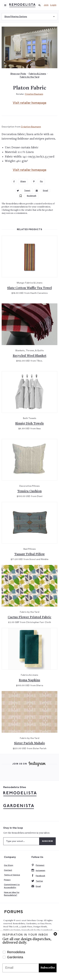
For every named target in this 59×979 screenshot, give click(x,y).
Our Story (8, 865)
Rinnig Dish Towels (29, 423)
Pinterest (40, 865)
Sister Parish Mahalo (29, 743)
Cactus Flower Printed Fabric (29, 617)
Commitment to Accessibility (12, 886)
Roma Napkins (29, 680)
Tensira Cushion (29, 491)
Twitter (39, 881)
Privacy (7, 880)
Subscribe (47, 968)
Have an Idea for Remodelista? (11, 893)
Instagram (40, 870)
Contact (8, 870)
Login (53, 5)
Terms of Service (12, 875)
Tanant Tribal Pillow (29, 554)
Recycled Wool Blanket (29, 356)
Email (38, 886)
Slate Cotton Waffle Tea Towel (29, 288)
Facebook (40, 876)
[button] (39, 5)
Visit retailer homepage (29, 102)
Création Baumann (34, 94)
